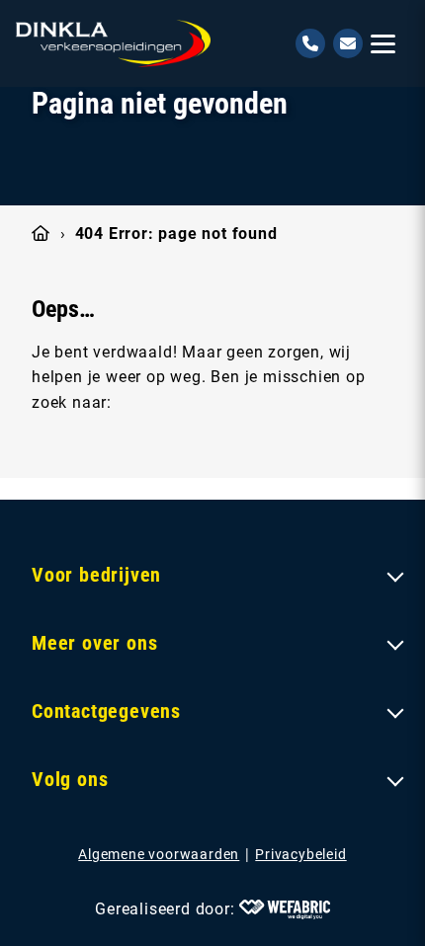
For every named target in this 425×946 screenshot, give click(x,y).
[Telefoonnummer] (310, 43)
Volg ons (70, 779)
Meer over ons (94, 643)
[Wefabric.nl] (284, 909)
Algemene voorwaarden (158, 854)
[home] (113, 43)
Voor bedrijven (96, 575)
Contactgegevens (106, 711)
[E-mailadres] (348, 43)
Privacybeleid (300, 854)
